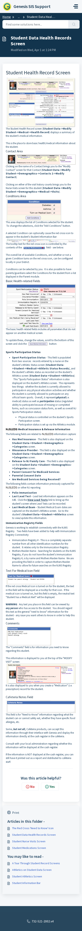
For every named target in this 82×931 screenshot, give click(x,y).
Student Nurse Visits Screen (28, 841)
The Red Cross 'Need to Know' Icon (33, 828)
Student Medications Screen (29, 848)
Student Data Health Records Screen (34, 835)
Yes (52, 786)
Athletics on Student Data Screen (32, 870)
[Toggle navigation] (76, 6)
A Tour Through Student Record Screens (36, 863)
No (32, 786)
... (19, 17)
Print (15, 813)
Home (6, 17)
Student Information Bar (26, 883)
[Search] (74, 24)
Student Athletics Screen (27, 876)
